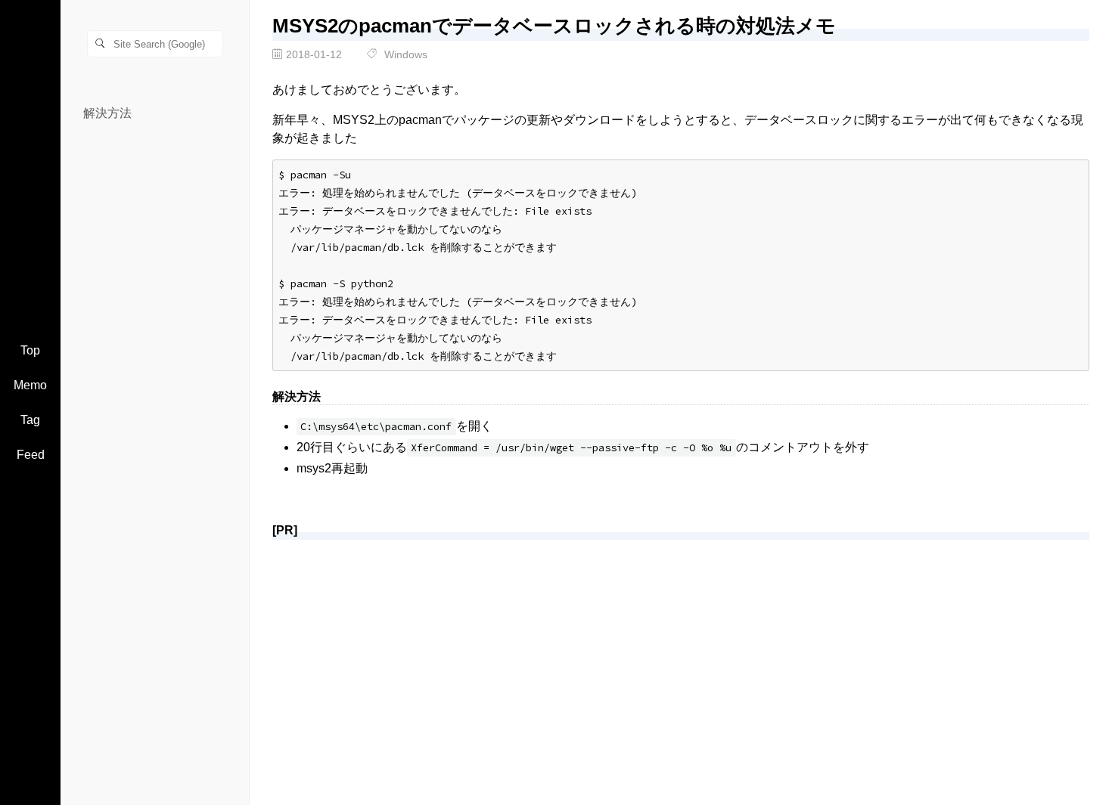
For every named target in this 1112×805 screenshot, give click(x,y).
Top (30, 350)
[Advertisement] (680, 657)
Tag (30, 419)
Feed (31, 454)
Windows (405, 54)
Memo (30, 385)
